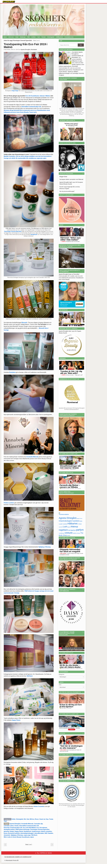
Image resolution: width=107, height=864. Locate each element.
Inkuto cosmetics (46, 831)
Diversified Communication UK (29, 825)
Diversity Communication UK (13, 827)
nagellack (63, 530)
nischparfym (72, 530)
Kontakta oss (69, 37)
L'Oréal (80, 524)
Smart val (42, 819)
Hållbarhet (59, 37)
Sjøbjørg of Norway (45, 547)
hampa (12, 831)
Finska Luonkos (9, 502)
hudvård (65, 524)
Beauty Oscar (79, 518)
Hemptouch (34, 234)
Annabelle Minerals (32, 456)
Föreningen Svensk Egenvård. (40, 829)
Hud (16, 37)
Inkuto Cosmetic (39, 806)
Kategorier (61, 674)
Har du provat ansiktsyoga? (66, 191)
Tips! (5, 821)
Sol (38, 37)
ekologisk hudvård (71, 521)
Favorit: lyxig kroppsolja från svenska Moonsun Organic (69, 187)
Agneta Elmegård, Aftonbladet (29, 49)
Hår (28, 37)
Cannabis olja (38, 823)
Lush (65, 526)
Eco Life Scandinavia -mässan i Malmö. (37, 96)
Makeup (22, 37)
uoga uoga (27, 835)
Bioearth (24, 322)
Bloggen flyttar (63, 176)
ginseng (6, 831)
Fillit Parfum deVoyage (22, 829)
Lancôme (61, 526)
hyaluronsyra (36, 831)
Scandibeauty (61, 533)
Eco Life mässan (42, 827)
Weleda (68, 535)
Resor (37, 819)
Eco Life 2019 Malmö (29, 827)
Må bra (32, 819)
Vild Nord (34, 835)
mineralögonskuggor (27, 833)
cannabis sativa (9, 825)
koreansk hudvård (14, 833)
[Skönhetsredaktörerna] (64, 514)
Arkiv (60, 684)
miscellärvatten (39, 833)
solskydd (68, 533)
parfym (80, 529)
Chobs (16, 825)
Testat (43, 37)
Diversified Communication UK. (31, 106)
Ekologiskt (50, 37)
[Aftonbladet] (9, 2)
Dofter (34, 37)
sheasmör (7, 835)
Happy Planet (16, 720)
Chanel (61, 521)
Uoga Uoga (15, 90)
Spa (47, 819)
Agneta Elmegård (15, 823)
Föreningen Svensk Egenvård (12, 231)
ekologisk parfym (9, 829)
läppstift (69, 526)
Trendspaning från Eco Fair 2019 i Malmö (25, 46)
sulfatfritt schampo (76, 533)
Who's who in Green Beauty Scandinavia (17, 837)
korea (5, 833)
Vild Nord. (29, 676)
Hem (5, 37)
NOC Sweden (49, 833)
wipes (32, 837)
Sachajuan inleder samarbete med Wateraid (71, 179)
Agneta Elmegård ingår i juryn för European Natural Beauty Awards (71, 183)
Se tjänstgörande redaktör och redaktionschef (17, 857)
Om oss (11, 37)
